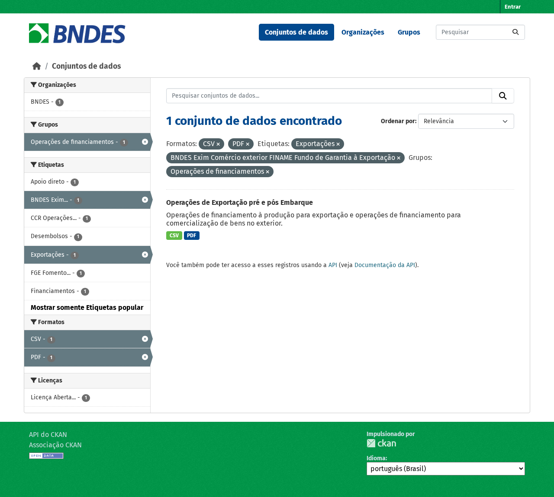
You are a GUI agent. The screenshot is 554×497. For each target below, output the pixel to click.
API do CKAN (48, 434)
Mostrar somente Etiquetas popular (87, 307)
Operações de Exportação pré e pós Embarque (239, 202)
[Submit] (515, 32)
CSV (174, 236)
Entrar (513, 6)
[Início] (36, 66)
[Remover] (218, 144)
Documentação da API (384, 265)
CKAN (381, 443)
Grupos (409, 32)
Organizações (362, 32)
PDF (191, 236)
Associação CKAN (55, 445)
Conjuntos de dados (296, 32)
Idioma (376, 458)
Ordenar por (398, 121)
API (333, 265)
